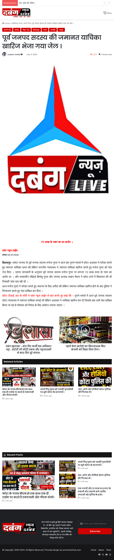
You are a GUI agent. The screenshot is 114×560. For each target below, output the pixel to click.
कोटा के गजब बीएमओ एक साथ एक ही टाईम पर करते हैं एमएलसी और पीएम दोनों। (18, 392)
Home (93, 550)
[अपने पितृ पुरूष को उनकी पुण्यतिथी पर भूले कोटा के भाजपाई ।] (57, 376)
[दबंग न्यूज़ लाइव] (16, 12)
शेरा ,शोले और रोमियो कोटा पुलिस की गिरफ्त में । (36, 3)
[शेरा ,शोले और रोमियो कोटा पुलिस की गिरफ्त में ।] (95, 376)
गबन (55, 242)
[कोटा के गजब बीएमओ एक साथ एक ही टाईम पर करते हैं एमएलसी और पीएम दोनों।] (19, 376)
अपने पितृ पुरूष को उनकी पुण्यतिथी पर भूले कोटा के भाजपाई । (56, 391)
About (101, 550)
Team (108, 550)
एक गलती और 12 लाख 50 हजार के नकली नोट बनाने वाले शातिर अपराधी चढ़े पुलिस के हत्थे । (94, 491)
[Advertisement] (57, 42)
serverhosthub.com (72, 550)
